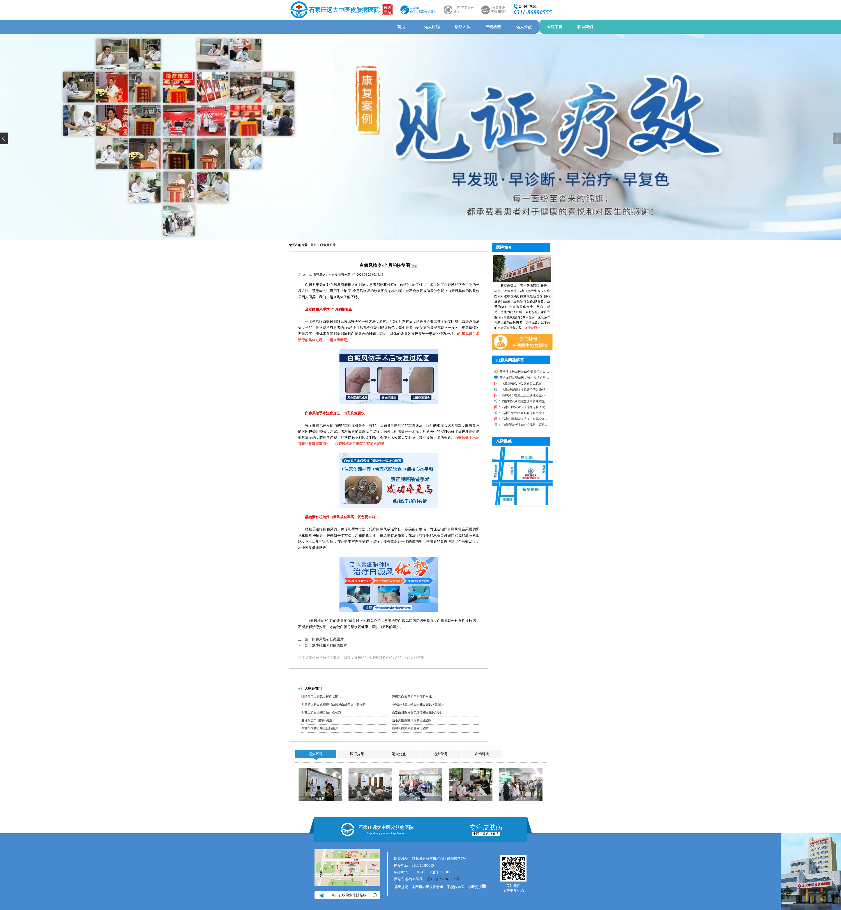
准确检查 (493, 27)
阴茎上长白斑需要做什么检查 (321, 712)
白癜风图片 (328, 245)
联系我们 (585, 27)
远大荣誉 (440, 754)
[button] (4, 138)
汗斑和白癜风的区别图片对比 (412, 696)
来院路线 (504, 441)
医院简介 (504, 247)
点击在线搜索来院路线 (349, 895)
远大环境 (316, 754)
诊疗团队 (462, 27)
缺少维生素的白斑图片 (329, 645)
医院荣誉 (554, 27)
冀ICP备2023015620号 (443, 879)
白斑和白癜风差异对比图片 (410, 728)
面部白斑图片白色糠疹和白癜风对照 (416, 712)
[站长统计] (484, 887)
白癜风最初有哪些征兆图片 (319, 728)
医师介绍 (357, 754)
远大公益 (524, 27)
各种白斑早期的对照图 (316, 720)
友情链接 (482, 754)
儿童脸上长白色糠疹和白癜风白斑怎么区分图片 (333, 704)
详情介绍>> (532, 327)
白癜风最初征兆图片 (328, 639)
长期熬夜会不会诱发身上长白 (521, 383)
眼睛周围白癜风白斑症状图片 (321, 696)
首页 (401, 27)
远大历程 (432, 27)
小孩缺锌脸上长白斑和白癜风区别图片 (418, 704)
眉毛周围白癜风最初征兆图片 (412, 720)
